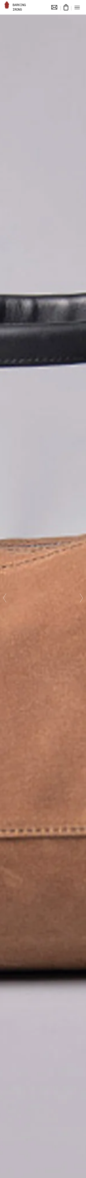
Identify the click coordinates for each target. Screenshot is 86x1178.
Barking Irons (19, 7)
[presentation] (4, 598)
